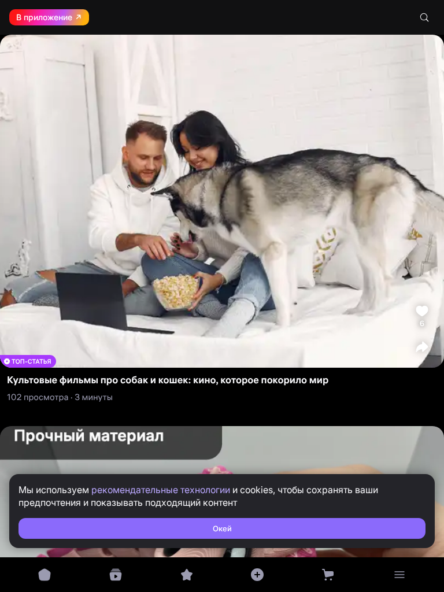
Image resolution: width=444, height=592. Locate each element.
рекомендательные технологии (160, 489)
